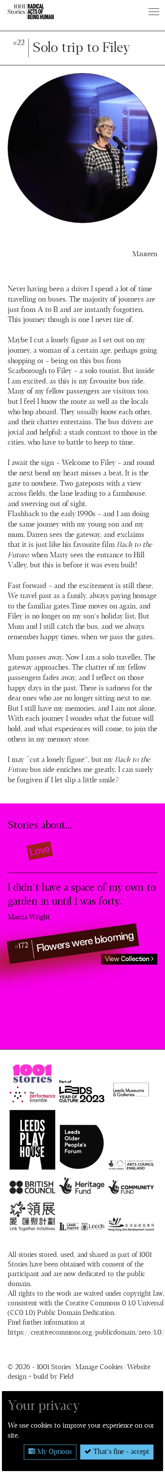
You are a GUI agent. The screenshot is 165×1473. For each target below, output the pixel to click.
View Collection (128, 959)
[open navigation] (154, 11)
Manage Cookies (99, 1367)
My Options (53, 1451)
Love (40, 850)
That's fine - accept (120, 1451)
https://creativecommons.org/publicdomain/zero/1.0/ (86, 1332)
